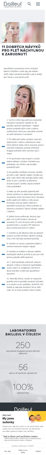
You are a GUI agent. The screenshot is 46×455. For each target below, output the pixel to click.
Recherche (29, 4)
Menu (38, 4)
